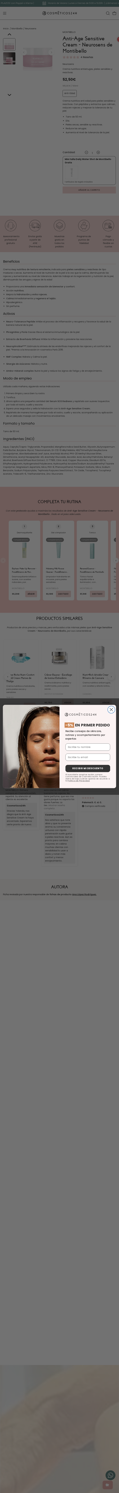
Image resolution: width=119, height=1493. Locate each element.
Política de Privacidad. (79, 780)
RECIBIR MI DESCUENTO (87, 768)
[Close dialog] (111, 709)
